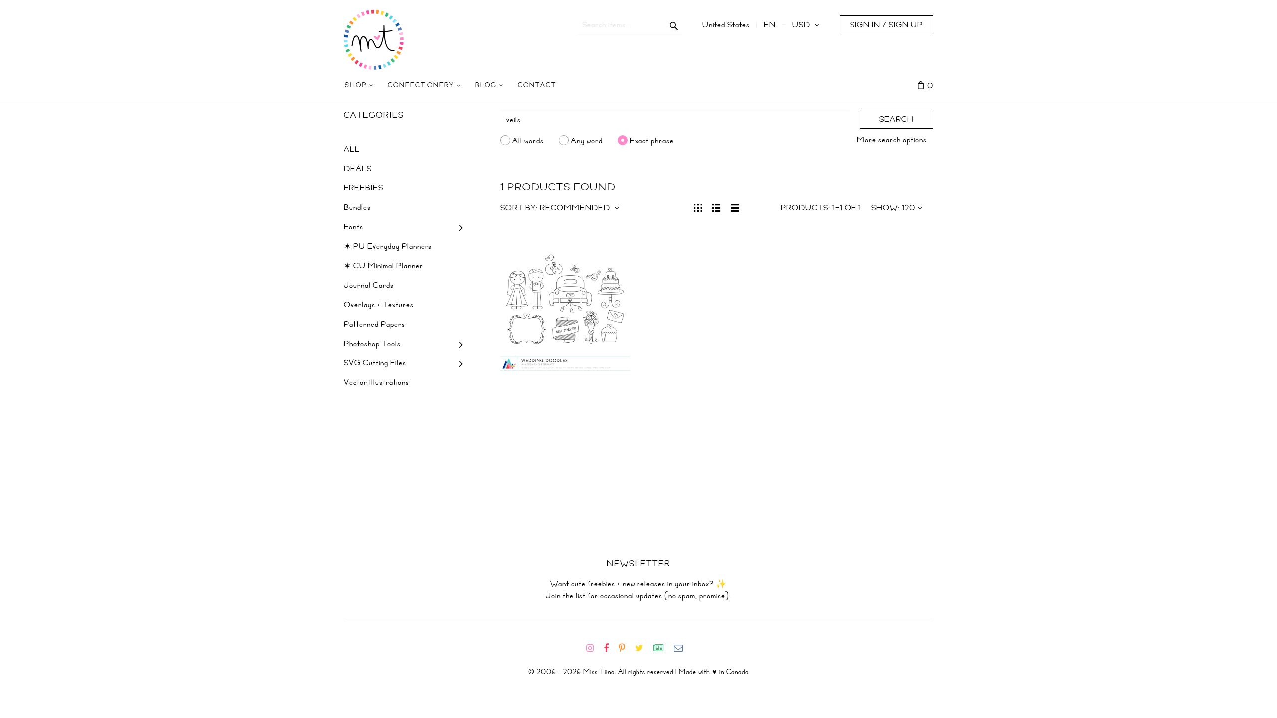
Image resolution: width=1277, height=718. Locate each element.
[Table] (735, 207)
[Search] (674, 25)
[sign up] (662, 648)
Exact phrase (652, 140)
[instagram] (594, 648)
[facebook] (610, 648)
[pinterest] (626, 648)
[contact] (682, 648)
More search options (892, 140)
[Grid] (698, 207)
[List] (716, 207)
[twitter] (643, 648)
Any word (587, 140)
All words (528, 140)
